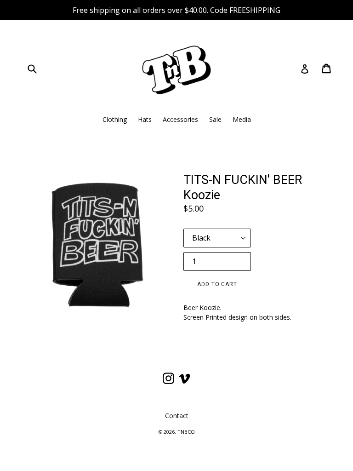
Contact (176, 415)
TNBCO (186, 431)
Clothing (114, 119)
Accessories (180, 119)
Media (242, 119)
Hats (145, 119)
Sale (215, 119)
